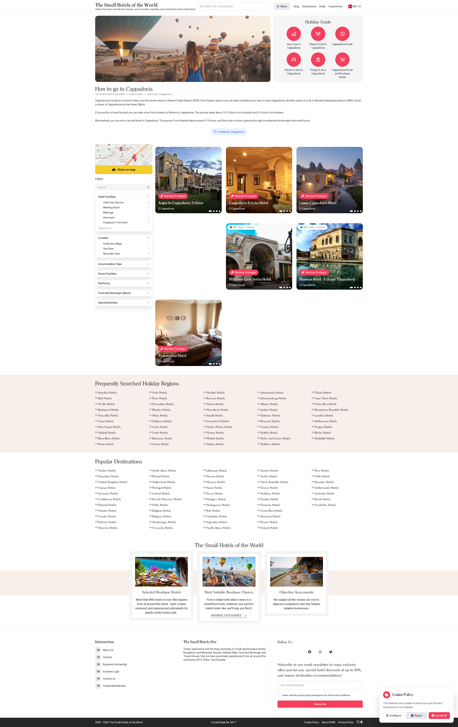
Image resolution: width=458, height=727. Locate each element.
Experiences (335, 6)
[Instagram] (320, 652)
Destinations (309, 6)
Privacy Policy (346, 722)
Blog (296, 6)
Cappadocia (167, 208)
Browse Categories (226, 615)
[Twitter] (330, 652)
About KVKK (328, 722)
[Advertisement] (188, 245)
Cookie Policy (311, 722)
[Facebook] (309, 652)
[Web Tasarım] (359, 722)
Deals (322, 6)
